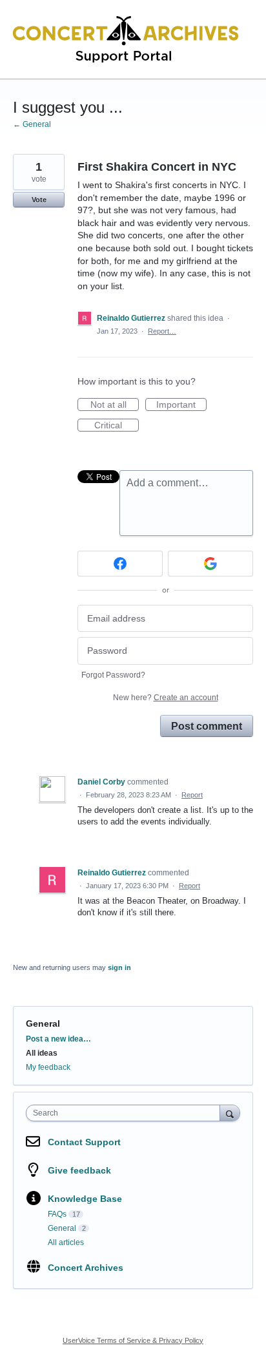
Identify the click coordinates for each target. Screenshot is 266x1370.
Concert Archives (85, 1267)
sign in (119, 967)
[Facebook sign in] (120, 563)
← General (32, 124)
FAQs (57, 1214)
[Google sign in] (210, 563)
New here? (165, 697)
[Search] (230, 1113)
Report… (162, 331)
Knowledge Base (85, 1199)
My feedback (48, 1067)
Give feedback (79, 1170)
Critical (116, 426)
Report (192, 795)
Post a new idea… (58, 1038)
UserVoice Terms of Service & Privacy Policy (133, 1340)
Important (181, 405)
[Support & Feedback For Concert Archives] (126, 39)
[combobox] (126, 1113)
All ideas (41, 1053)
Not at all (114, 405)
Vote (39, 200)
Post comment (206, 726)
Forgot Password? (113, 675)
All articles (66, 1242)
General (43, 1023)
